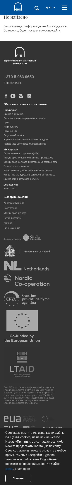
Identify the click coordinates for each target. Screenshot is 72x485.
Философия (9, 189)
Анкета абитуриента (14, 203)
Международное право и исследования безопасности (30, 162)
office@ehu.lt (12, 83)
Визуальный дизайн (14, 135)
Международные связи (15, 213)
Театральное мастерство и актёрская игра (25, 144)
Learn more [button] (22, 468)
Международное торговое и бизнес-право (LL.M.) (28, 158)
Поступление (10, 208)
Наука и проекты (12, 218)
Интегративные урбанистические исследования (28, 171)
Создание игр (10, 131)
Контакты (8, 223)
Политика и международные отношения (24, 118)
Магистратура (11, 150)
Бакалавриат (10, 110)
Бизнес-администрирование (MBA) (21, 154)
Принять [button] (18, 478)
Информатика (11, 127)
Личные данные (12, 228)
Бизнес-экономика (13, 114)
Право (7, 123)
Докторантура (11, 185)
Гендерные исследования (16, 166)
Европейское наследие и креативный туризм (26, 140)
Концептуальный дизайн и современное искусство (29, 175)
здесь (9, 468)
